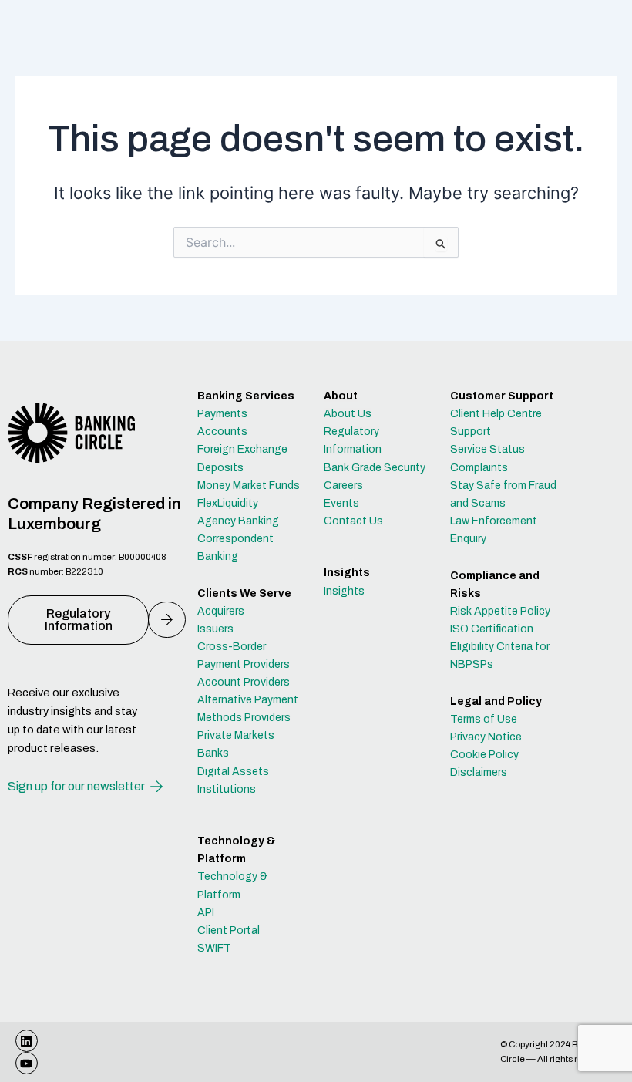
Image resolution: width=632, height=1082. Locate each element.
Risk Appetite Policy (500, 611)
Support (470, 431)
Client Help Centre (496, 414)
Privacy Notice (486, 737)
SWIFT (214, 948)
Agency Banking (238, 521)
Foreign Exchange (242, 449)
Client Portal (228, 930)
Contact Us (353, 521)
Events (341, 503)
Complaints (479, 468)
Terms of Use (483, 719)
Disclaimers (478, 772)
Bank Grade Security (374, 468)
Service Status (487, 449)
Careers (343, 485)
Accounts (222, 431)
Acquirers (220, 611)
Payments (222, 414)
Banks (213, 753)
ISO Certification (491, 629)
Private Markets (235, 735)
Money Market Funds (248, 485)
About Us (347, 414)
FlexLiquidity (227, 503)
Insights (344, 591)
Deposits (220, 468)
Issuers (215, 629)
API (205, 913)
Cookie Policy (484, 754)
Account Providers (243, 682)
